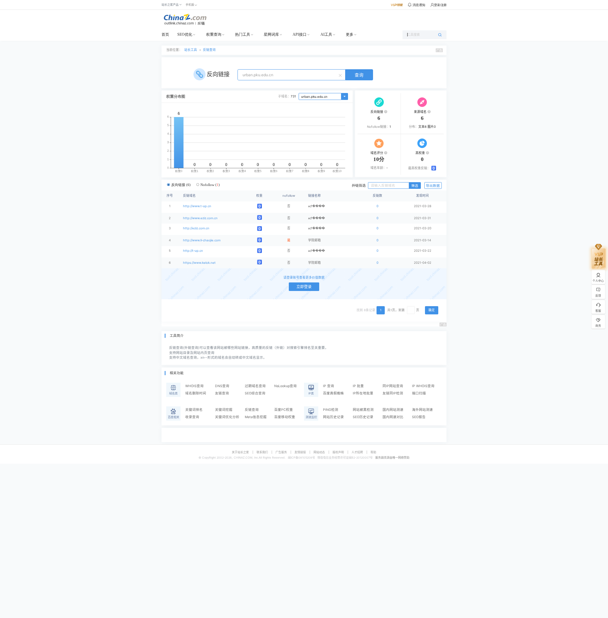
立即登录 (304, 286)
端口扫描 (419, 393)
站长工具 (190, 50)
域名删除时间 (195, 393)
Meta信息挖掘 (256, 417)
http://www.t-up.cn (197, 206)
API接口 (300, 34)
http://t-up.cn (193, 250)
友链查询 (222, 393)
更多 (349, 34)
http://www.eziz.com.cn (200, 218)
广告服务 (281, 452)
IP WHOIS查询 (423, 386)
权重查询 (213, 34)
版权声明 (338, 452)
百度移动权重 (284, 417)
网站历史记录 (333, 417)
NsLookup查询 (285, 386)
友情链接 (300, 452)
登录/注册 (440, 5)
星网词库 (271, 34)
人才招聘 (357, 452)
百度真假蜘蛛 (333, 393)
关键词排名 (194, 410)
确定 (431, 310)
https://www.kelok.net (199, 262)
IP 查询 (328, 386)
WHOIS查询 (194, 386)
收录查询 (192, 417)
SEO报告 (419, 417)
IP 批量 (358, 386)
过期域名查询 (255, 386)
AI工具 (326, 34)
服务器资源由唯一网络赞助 (392, 457)
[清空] (341, 75)
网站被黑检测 (363, 410)
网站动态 (319, 452)
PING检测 (330, 410)
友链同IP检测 (393, 393)
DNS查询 (222, 386)
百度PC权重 (283, 410)
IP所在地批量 (363, 393)
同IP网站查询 (393, 386)
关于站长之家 (240, 452)
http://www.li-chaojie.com (201, 240)
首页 (165, 34)
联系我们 (262, 452)
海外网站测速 (422, 410)
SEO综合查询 (255, 393)
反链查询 (209, 50)
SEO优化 (184, 34)
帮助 (373, 452)
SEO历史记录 (363, 417)
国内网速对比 (393, 417)
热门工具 (242, 34)
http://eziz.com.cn (196, 228)
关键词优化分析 (227, 417)
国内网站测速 (393, 410)
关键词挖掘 (223, 410)
